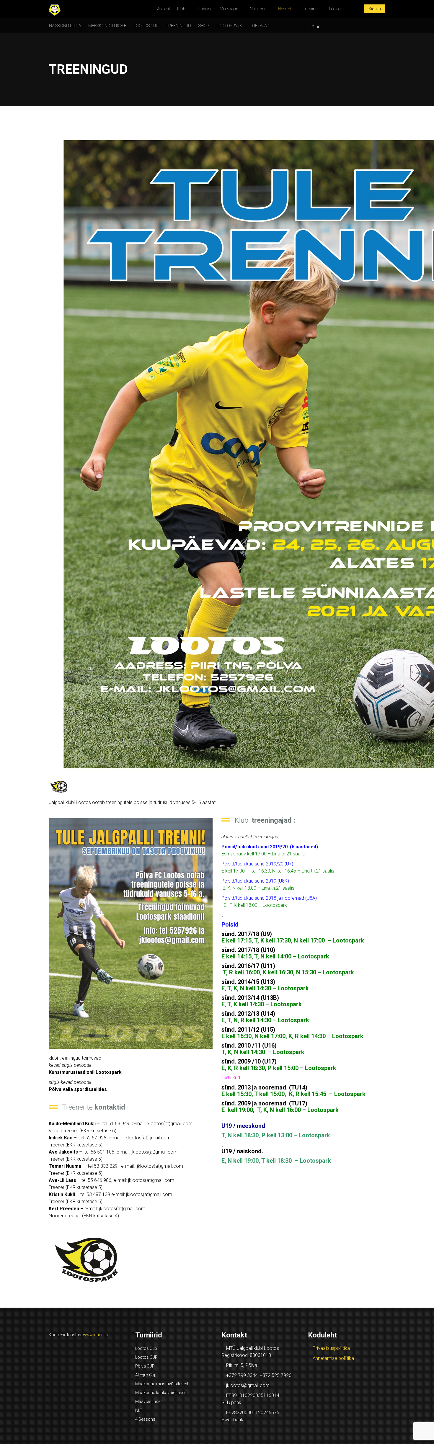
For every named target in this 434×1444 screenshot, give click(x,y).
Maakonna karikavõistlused (161, 1392)
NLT (138, 1410)
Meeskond (229, 8)
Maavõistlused (149, 1401)
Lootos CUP (146, 25)
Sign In (374, 8)
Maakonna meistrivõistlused (161, 1383)
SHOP (203, 25)
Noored (284, 8)
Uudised (205, 8)
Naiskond (258, 8)
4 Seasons (145, 1419)
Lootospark (229, 25)
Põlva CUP (145, 1366)
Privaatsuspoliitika (331, 1348)
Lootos (335, 8)
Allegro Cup (145, 1375)
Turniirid (310, 8)
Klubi (181, 8)
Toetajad (259, 25)
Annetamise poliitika (333, 1358)
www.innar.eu (95, 1334)
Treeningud (178, 25)
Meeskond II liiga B (107, 25)
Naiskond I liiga (65, 25)
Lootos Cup (146, 1348)
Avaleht (163, 8)
